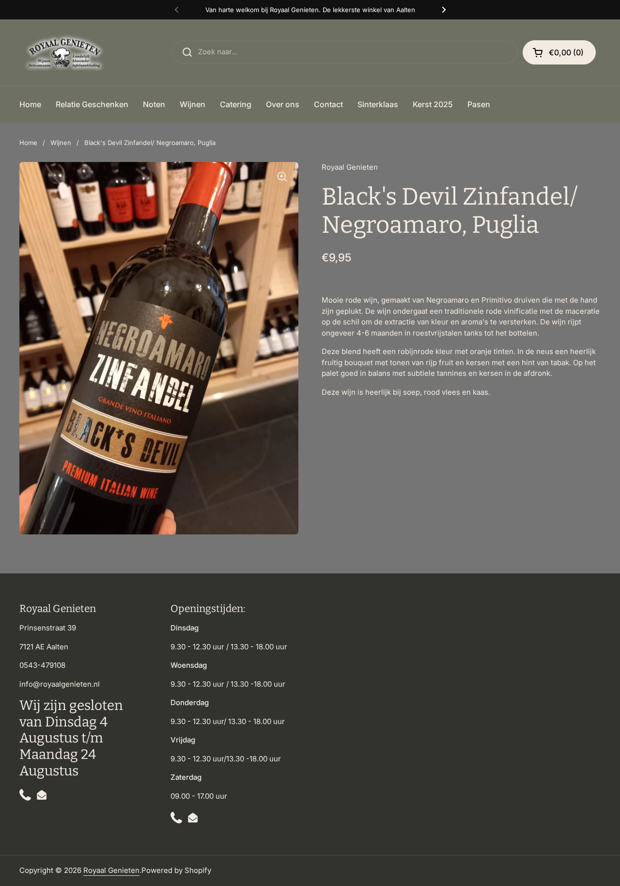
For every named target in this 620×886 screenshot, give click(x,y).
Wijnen (60, 142)
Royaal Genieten (111, 870)
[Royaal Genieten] (66, 52)
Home (28, 142)
